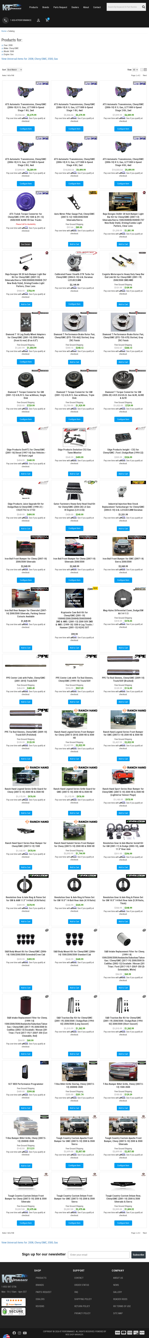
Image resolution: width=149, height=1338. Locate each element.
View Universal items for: (29, 1242)
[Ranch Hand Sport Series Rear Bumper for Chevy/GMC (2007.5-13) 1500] (26, 830)
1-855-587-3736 (8, 1286)
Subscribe (138, 1255)
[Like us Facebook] (14, 1333)
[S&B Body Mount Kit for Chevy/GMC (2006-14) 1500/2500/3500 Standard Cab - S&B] (95, 930)
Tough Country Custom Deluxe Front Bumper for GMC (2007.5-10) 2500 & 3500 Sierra (74, 1198)
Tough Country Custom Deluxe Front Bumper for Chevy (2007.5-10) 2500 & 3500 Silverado (26, 1198)
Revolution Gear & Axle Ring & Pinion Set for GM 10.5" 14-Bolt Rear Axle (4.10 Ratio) (74, 899)
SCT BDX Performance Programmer (25, 1084)
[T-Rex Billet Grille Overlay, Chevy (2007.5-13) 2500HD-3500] (74, 1071)
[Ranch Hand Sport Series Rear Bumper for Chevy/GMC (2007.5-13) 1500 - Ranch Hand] (37, 821)
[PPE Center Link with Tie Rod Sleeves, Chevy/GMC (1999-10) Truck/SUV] (74, 665)
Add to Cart (25, 648)
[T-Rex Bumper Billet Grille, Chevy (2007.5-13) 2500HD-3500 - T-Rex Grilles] (44, 1116)
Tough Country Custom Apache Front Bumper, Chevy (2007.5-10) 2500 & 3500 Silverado (123, 1141)
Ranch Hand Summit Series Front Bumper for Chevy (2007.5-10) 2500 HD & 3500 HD (74, 845)
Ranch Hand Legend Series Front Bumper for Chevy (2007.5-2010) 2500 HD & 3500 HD (74, 735)
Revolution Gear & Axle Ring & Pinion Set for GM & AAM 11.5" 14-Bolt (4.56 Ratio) (26, 899)
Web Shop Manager (74, 1334)
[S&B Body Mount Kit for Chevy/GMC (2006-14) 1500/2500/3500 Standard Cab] (74, 939)
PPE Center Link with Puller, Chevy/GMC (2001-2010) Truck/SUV (25, 679)
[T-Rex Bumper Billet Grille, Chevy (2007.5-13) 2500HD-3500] (26, 1125)
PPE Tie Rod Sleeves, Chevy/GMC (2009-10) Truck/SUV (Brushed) (123, 679)
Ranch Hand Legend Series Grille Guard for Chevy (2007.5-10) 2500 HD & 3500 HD (26, 790)
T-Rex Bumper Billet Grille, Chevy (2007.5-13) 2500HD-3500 (26, 1139)
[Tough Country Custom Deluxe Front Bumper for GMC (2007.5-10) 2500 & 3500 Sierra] (74, 1183)
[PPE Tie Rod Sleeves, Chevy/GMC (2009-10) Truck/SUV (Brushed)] (123, 665)
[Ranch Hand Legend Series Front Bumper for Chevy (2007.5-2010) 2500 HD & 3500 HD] (74, 719)
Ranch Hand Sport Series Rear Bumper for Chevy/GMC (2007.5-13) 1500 (25, 845)
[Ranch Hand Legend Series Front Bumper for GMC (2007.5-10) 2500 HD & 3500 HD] (123, 719)
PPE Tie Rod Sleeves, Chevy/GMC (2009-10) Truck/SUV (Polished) (26, 733)
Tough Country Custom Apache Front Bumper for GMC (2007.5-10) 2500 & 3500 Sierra (74, 1141)
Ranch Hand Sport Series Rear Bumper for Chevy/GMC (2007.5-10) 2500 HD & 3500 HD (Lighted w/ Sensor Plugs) (123, 792)
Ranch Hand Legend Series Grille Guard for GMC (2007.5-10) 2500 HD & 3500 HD (74, 790)
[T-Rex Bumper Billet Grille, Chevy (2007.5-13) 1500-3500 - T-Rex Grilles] (142, 1062)
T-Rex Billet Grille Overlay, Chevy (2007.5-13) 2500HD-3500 (74, 1085)
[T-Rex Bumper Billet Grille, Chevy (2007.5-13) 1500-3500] (123, 1071)
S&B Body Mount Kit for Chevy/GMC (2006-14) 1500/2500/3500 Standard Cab (74, 953)
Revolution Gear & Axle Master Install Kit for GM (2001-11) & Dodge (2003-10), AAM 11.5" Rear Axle (123, 846)
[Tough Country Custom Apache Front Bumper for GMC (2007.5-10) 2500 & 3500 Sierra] (74, 1125)
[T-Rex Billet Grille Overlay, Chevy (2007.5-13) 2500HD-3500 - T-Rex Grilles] (93, 1062)
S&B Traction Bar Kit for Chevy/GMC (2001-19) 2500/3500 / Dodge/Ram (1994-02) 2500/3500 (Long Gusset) (74, 1020)
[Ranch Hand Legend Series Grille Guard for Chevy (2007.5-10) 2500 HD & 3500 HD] (26, 776)
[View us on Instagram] (19, 1333)
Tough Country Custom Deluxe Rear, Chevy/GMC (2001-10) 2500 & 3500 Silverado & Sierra (123, 1198)
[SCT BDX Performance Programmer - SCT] (44, 1062)
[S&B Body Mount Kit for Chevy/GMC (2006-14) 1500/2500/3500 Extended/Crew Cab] (26, 939)
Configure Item (74, 1165)
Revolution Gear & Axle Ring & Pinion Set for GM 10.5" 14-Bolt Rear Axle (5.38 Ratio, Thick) (123, 900)
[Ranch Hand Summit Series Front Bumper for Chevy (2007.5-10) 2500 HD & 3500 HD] (74, 830)
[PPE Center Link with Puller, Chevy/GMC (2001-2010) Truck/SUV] (26, 665)
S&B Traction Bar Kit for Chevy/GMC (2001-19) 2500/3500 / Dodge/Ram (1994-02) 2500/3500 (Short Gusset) (123, 1020)
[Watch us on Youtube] (25, 1333)
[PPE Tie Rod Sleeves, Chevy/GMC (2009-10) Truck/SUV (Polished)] (26, 719)
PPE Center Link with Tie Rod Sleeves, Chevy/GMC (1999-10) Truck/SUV (74, 679)
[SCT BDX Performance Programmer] (26, 1071)
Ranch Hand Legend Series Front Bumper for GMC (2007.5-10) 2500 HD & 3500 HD (123, 733)
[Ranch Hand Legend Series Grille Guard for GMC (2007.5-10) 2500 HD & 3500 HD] (74, 776)
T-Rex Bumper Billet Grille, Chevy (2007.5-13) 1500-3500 (123, 1085)
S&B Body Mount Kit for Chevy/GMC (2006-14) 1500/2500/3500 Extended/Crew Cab (26, 953)
